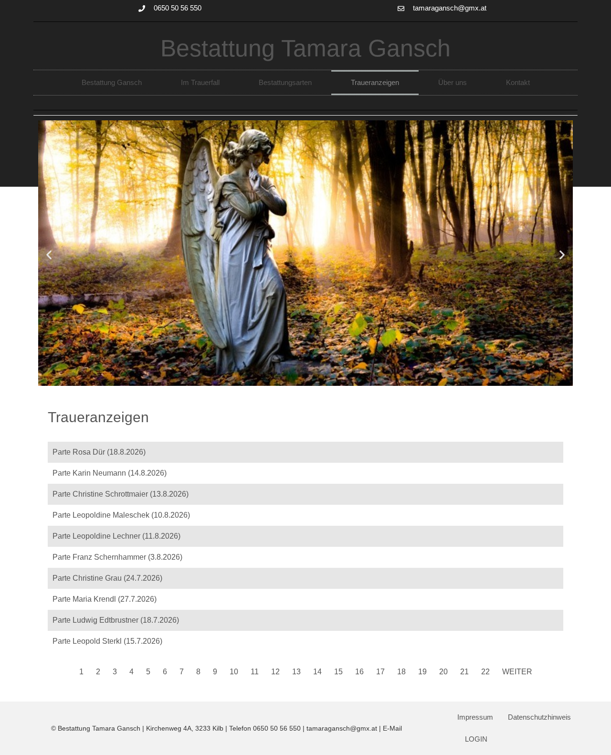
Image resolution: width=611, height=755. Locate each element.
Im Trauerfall (200, 82)
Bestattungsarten (285, 82)
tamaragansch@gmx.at (341, 728)
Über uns (452, 82)
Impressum (475, 717)
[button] (49, 255)
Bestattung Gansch (112, 82)
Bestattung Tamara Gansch (305, 48)
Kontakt (518, 82)
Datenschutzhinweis (539, 717)
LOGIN (476, 739)
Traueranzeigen (375, 82)
